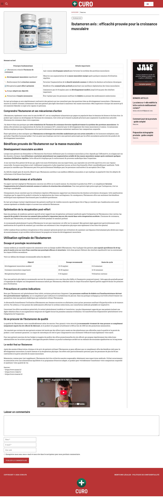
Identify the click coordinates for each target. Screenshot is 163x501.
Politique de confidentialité (145, 475)
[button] (6, 4)
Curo (86, 4)
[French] (148, 4)
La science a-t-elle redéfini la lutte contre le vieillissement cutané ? (145, 105)
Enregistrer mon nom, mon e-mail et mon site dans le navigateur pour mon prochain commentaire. (43, 454)
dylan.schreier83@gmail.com (143, 111)
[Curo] (75, 4)
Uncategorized (77, 18)
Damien (83, 12)
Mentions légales (122, 475)
